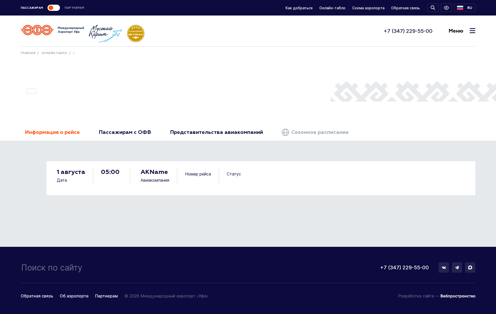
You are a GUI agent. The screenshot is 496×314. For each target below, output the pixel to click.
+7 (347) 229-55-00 (408, 31)
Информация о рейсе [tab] (52, 132)
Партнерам (106, 295)
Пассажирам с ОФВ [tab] (125, 132)
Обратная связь (405, 8)
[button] (464, 8)
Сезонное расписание (319, 132)
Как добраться (299, 8)
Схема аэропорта (368, 8)
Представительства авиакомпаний (216, 132)
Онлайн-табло (332, 8)
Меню (455, 31)
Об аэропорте (74, 295)
